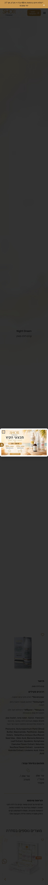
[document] (24, 442)
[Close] (44, 4)
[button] (3, 432)
